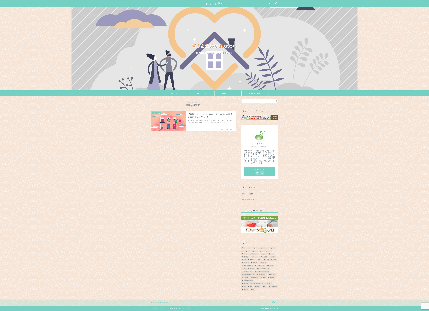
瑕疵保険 (246, 277)
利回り (260, 260)
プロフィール (201, 93)
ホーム (174, 93)
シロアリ (255, 251)
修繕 (245, 260)
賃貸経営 (258, 286)
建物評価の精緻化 (248, 265)
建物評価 (263, 262)
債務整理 (252, 260)
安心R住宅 (246, 262)
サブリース (246, 251)
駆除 (253, 289)
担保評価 (270, 265)
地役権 (274, 260)
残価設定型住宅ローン (249, 274)
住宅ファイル (255, 257)
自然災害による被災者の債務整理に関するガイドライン (258, 283)
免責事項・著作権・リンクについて (180, 308)
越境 (265, 286)
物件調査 (272, 274)
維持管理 (272, 277)
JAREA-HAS (247, 248)
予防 (271, 254)
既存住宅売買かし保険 (263, 268)
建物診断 (255, 262)
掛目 (245, 268)
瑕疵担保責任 (255, 277)
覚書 (251, 286)
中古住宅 (264, 254)
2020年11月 (249, 194)
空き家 (264, 277)
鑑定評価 (246, 289)
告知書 (267, 260)
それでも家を (214, 3)
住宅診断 (273, 257)
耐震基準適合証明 (248, 280)
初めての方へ (228, 93)
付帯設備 (246, 257)
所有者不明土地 (260, 265)
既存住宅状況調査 (248, 271)
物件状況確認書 (263, 274)
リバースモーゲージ (267, 251)
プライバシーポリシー (159, 308)
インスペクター (271, 248)
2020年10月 (249, 199)
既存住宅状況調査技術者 (263, 271)
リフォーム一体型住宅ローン (251, 254)
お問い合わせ (255, 93)
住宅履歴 (265, 257)
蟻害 (245, 286)
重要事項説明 (273, 286)
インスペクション (258, 248)
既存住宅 (252, 268)
